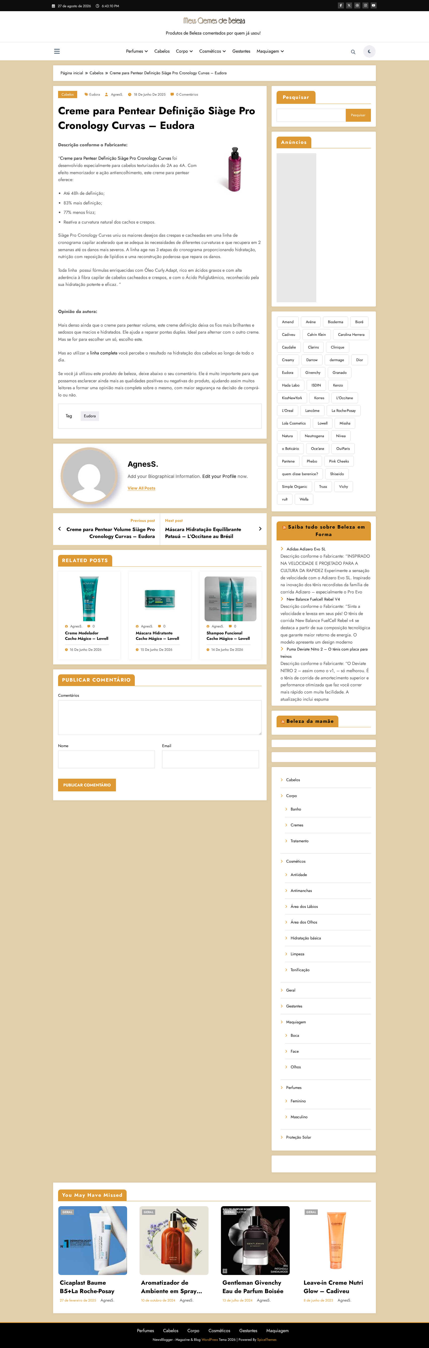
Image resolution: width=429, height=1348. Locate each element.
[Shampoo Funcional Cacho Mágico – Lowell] (231, 598)
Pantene (288, 461)
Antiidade (299, 875)
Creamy (288, 360)
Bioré (359, 322)
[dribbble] (357, 5)
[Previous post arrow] (59, 529)
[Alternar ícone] (57, 52)
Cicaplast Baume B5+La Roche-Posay (87, 1286)
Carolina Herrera (351, 334)
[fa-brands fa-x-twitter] (349, 5)
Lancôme (312, 410)
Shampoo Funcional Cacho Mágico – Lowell (228, 635)
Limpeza (297, 954)
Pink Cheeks (339, 461)
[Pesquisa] (353, 52)
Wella (304, 499)
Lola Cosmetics (294, 423)
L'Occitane (344, 398)
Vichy (343, 486)
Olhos (296, 1067)
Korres (319, 398)
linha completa (103, 353)
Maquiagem (268, 51)
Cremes (297, 825)
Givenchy (313, 372)
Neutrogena (314, 436)
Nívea (341, 436)
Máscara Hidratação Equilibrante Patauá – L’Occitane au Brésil (203, 533)
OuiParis (343, 448)
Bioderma (335, 322)
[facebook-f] (341, 5)
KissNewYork (292, 398)
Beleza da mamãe (310, 721)
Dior (359, 360)
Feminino (298, 1101)
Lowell (322, 423)
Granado (340, 372)
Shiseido (337, 474)
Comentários (68, 695)
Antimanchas (301, 890)
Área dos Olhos (304, 922)
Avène (311, 322)
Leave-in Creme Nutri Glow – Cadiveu (333, 1286)
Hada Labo (290, 385)
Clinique (337, 347)
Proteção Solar (298, 1137)
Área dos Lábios (304, 906)
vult (284, 499)
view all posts (141, 488)
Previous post (143, 520)
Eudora (94, 94)
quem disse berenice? (300, 474)
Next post (174, 520)
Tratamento (300, 841)
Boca (295, 1035)
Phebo (312, 461)
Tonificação (300, 970)
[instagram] (365, 5)
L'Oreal (287, 410)
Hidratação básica (306, 938)
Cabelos (162, 51)
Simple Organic (294, 486)
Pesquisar (296, 97)
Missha (345, 423)
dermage (337, 360)
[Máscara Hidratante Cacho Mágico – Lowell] (160, 598)
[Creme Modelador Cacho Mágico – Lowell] (89, 598)
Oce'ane (317, 448)
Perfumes (134, 51)
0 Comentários (187, 94)
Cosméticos (210, 51)
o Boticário (290, 448)
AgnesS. (117, 94)
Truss (323, 486)
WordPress (210, 1339)
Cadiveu (288, 334)
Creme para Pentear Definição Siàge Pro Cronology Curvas (115, 158)
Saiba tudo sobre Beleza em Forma (326, 530)
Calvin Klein (316, 334)
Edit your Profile (219, 476)
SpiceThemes (267, 1339)
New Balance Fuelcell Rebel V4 (313, 599)
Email (166, 746)
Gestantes (241, 51)
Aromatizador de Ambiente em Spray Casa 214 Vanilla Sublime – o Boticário (171, 1286)
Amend (288, 322)
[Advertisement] (296, 227)
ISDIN (316, 385)
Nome (63, 746)
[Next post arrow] (260, 529)
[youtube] (374, 5)
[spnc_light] (369, 51)
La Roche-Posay (344, 410)
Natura (287, 436)
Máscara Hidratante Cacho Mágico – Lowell (157, 635)
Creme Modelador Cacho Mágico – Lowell (86, 635)
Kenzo (338, 385)
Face (295, 1051)
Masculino (299, 1117)
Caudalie (289, 347)
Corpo (182, 51)
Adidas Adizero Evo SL (306, 549)
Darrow (312, 360)
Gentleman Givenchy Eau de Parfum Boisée (253, 1286)
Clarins (313, 347)
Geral (290, 990)
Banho (296, 809)
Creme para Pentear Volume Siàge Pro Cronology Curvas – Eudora (111, 533)
